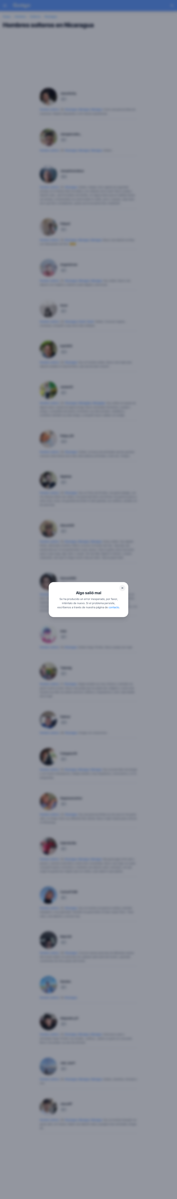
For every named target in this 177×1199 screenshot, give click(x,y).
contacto (114, 607)
